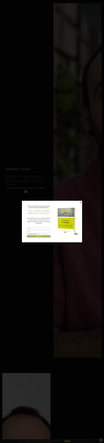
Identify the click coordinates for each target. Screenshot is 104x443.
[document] (52, 221)
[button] (80, 202)
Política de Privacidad (42, 233)
